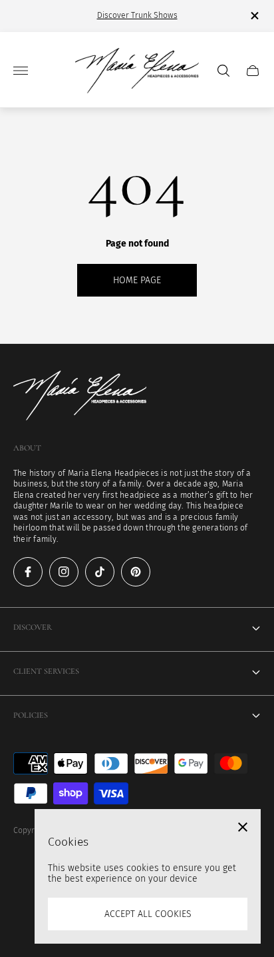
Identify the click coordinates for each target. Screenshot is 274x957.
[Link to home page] (79, 397)
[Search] (223, 70)
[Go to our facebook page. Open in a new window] (28, 571)
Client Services (46, 671)
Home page (137, 280)
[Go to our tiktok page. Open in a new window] (99, 571)
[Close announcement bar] (253, 15)
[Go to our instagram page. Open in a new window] (63, 571)
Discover (32, 627)
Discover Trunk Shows (137, 15)
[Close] (242, 827)
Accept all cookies (148, 914)
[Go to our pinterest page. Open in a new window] (135, 571)
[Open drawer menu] (20, 70)
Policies (30, 715)
